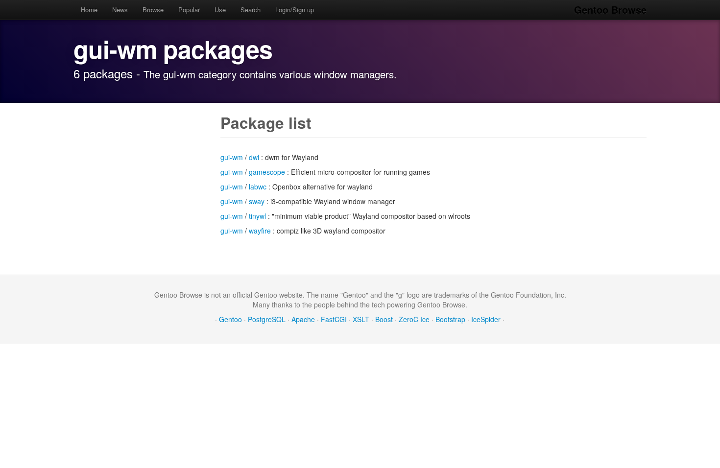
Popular (189, 9)
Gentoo (230, 319)
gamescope (267, 172)
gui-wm (231, 157)
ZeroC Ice (414, 319)
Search (250, 9)
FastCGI (334, 319)
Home (89, 9)
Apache (303, 319)
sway (256, 201)
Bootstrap (450, 319)
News (120, 9)
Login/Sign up (294, 9)
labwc (257, 186)
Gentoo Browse (610, 9)
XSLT (361, 319)
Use (220, 9)
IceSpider (486, 319)
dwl (254, 157)
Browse (153, 9)
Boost (384, 319)
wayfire (260, 230)
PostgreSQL (267, 319)
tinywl (257, 216)
